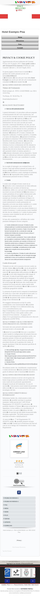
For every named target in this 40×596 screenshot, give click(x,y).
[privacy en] (21, 2)
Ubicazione (20, 41)
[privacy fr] (25, 2)
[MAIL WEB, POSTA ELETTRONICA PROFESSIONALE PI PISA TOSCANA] (31, 573)
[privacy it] (17, 2)
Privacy (19, 540)
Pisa (8, 585)
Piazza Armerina (18, 585)
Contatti (20, 48)
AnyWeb (3, 585)
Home (20, 37)
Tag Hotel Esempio (7, 551)
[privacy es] (33, 2)
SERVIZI (7, 518)
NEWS (6, 512)
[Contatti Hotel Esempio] (19, 473)
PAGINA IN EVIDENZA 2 (12, 501)
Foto (20, 44)
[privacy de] (29, 2)
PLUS (6, 515)
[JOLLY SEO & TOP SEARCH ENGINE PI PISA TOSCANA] (11, 573)
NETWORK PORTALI (27, 589)
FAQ (6, 505)
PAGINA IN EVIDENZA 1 (12, 498)
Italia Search (35, 585)
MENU (6, 508)
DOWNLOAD (8, 525)
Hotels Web (27, 585)
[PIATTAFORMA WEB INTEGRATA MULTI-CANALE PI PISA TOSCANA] (21, 573)
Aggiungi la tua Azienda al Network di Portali (19, 563)
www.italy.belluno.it (14, 561)
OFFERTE (7, 522)
